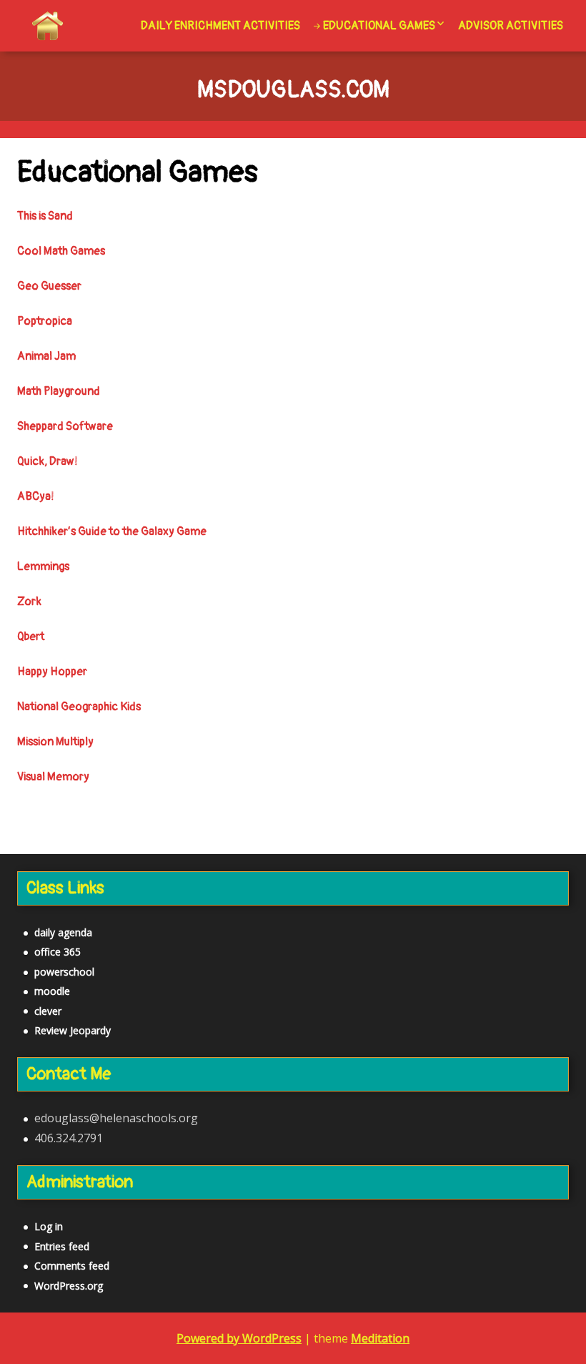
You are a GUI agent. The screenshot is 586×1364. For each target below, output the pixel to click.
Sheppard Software (65, 426)
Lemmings (43, 566)
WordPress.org (68, 1285)
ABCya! (35, 496)
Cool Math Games (61, 251)
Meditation (380, 1338)
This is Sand (45, 216)
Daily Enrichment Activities (220, 26)
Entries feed (61, 1246)
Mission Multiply (55, 742)
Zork (29, 601)
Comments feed (71, 1265)
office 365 (57, 951)
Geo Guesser (49, 286)
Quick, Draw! (47, 461)
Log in (48, 1226)
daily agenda (63, 932)
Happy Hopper (52, 671)
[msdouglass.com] (47, 25)
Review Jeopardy (72, 1030)
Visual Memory (53, 777)
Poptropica (44, 321)
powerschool (64, 971)
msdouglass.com (293, 91)
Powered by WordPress (239, 1338)
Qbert (30, 636)
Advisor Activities (510, 26)
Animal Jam (46, 356)
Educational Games (379, 26)
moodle (52, 991)
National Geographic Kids (79, 707)
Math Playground (58, 391)
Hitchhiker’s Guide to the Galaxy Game (112, 531)
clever (47, 1011)
